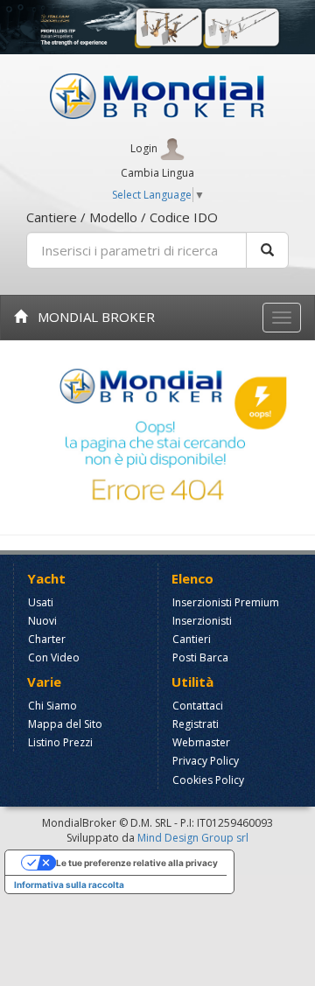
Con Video (54, 657)
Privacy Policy (205, 760)
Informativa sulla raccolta (69, 884)
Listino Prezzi (60, 742)
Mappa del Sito (65, 724)
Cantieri (191, 639)
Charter (47, 639)
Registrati (195, 724)
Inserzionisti (202, 620)
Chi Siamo (52, 705)
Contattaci (197, 705)
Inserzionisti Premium (225, 602)
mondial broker (91, 316)
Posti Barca (200, 657)
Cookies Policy (208, 780)
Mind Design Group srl (192, 837)
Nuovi (42, 620)
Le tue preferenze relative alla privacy (137, 862)
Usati (40, 602)
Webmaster (201, 742)
